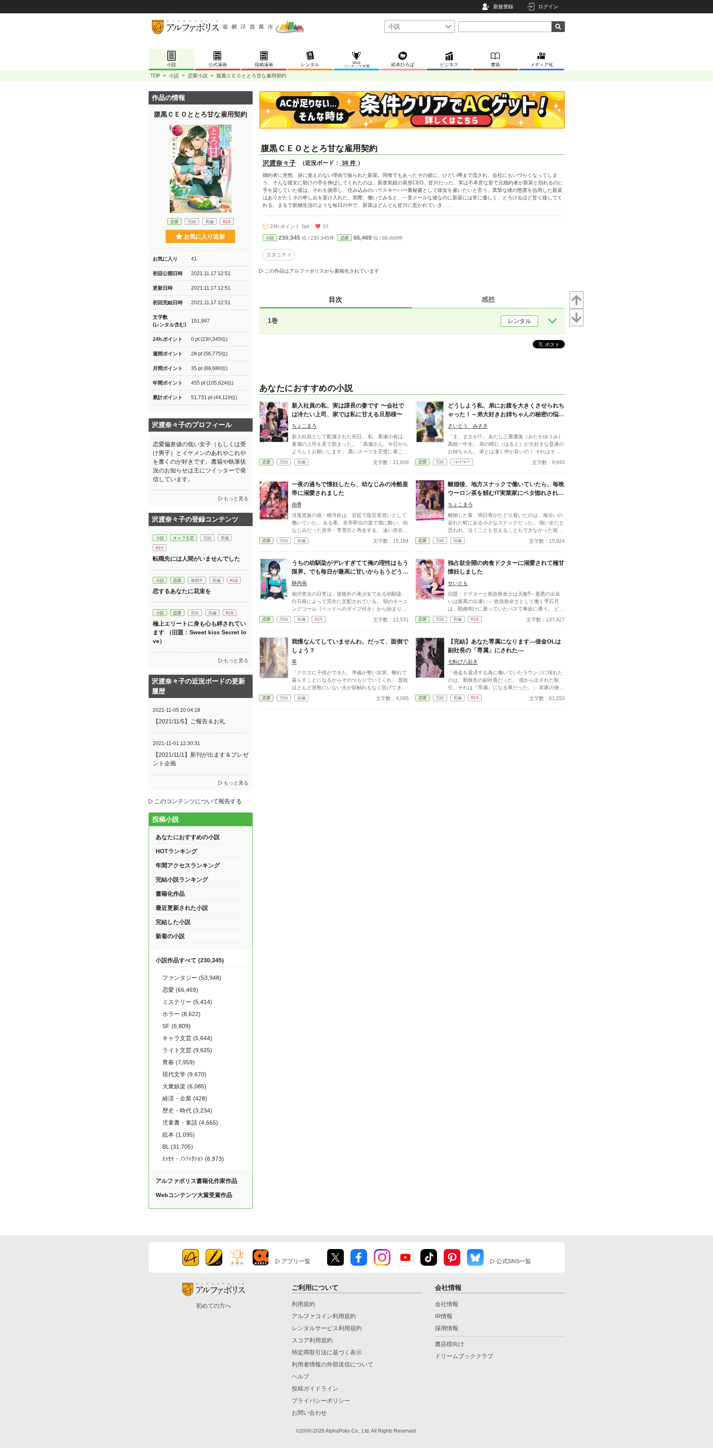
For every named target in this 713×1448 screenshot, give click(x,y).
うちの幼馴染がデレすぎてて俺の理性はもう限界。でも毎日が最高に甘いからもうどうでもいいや (350, 571)
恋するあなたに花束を (182, 591)
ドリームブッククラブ (464, 1356)
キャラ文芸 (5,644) (187, 1038)
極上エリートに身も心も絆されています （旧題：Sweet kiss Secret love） (199, 632)
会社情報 (446, 1304)
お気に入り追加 (204, 236)
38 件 (349, 162)
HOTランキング (176, 851)
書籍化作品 (170, 893)
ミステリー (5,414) (187, 1001)
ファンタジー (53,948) (191, 977)
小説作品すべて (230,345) (190, 960)
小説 (174, 76)
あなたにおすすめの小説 (188, 837)
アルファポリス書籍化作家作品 (196, 1180)
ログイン (548, 7)
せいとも (458, 583)
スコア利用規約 (312, 1340)
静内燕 (299, 583)
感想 (488, 299)
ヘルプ (300, 1376)
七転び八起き (463, 662)
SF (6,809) (176, 1026)
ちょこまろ (304, 426)
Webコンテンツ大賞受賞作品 (194, 1195)
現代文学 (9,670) (184, 1074)
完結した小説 (173, 922)
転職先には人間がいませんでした (196, 558)
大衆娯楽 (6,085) (184, 1086)
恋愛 (344, 238)
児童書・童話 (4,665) (190, 1122)
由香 (297, 504)
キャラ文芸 (183, 538)
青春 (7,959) (178, 1062)
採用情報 (446, 1328)
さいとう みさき (468, 426)
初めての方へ (213, 1305)
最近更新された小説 (182, 907)
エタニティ (278, 255)
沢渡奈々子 (279, 162)
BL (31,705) (177, 1146)
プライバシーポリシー (321, 1400)
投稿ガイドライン (315, 1388)
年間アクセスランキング (188, 865)
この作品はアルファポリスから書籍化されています (321, 271)
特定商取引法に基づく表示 (327, 1352)
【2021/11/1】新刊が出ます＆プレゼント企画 (200, 759)
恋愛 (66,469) (180, 989)
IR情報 (443, 1316)
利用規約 (303, 1304)
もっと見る (236, 499)
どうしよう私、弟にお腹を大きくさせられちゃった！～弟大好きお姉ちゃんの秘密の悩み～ (506, 414)
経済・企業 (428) (184, 1098)
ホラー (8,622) (181, 1014)
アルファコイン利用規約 (324, 1316)
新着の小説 (170, 936)
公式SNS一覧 (513, 1261)
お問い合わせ (309, 1412)
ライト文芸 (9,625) (187, 1050)
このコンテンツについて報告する (198, 801)
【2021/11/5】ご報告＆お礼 (189, 721)
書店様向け (449, 1344)
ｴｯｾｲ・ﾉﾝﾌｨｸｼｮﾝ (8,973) (193, 1158)
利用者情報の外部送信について (332, 1364)
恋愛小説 (198, 76)
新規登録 (503, 7)
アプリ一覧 (296, 1261)
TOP (155, 76)
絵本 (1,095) (178, 1134)
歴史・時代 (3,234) (187, 1110)
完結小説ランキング (182, 879)
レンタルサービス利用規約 (327, 1328)
